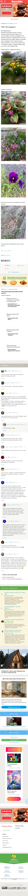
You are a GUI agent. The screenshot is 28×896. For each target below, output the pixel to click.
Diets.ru (21, 866)
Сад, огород (15, 23)
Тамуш (8, 23)
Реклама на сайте (19, 825)
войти (5, 579)
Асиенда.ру (21, 870)
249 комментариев (9, 622)
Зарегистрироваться (8, 577)
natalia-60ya (8, 371)
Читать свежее (6, 830)
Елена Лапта (7, 382)
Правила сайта (5, 836)
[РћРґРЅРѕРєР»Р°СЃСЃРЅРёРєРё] (4, 261)
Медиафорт (20, 884)
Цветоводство (7, 255)
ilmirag (6, 554)
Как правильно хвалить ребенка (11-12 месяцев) (14, 726)
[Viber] (5, 261)
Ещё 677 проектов (5, 295)
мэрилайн (9, 504)
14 (15, 272)
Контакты (17, 828)
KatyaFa (6, 393)
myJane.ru (7, 870)
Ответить (2, 378)
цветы (5, 250)
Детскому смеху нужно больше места (14, 679)
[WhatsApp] (7, 261)
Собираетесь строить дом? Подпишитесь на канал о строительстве (13, 671)
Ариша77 (7, 542)
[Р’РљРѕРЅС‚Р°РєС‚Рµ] (2, 261)
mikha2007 (7, 469)
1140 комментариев (9, 595)
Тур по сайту (5, 840)
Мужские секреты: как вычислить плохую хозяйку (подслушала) (13, 630)
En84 (6, 457)
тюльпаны (9, 250)
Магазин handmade (14, 19)
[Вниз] (26, 803)
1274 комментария (9, 633)
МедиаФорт (14, 859)
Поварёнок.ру (7, 866)
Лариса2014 (7, 435)
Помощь (4, 834)
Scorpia (6, 482)
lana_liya (7, 412)
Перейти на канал (13, 707)
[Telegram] (9, 261)
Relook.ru (7, 874)
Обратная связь (5, 842)
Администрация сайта (7, 838)
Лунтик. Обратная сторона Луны (12, 791)
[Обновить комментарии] (26, 801)
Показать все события (14, 799)
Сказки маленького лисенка (12, 765)
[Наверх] (26, 799)
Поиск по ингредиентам (14, 742)
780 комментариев (9, 609)
